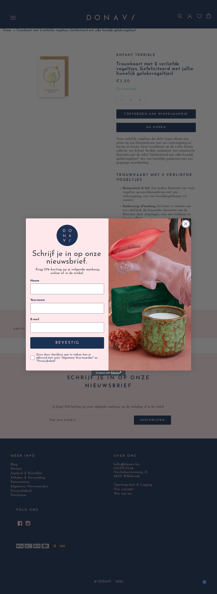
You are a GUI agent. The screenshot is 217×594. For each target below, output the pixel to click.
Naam (34, 280)
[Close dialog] (185, 224)
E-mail (34, 319)
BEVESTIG (67, 343)
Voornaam (37, 300)
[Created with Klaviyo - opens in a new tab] (108, 373)
